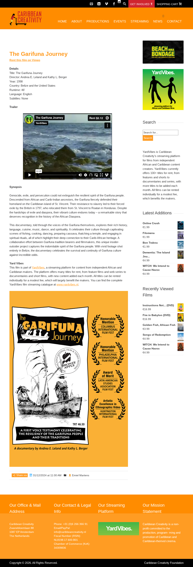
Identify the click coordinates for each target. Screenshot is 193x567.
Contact (174, 21)
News (157, 21)
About (76, 21)
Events (120, 21)
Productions (98, 21)
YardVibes (38, 267)
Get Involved (140, 4)
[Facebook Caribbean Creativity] (114, 4)
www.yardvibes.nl (67, 284)
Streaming (140, 21)
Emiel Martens (80, 475)
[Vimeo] (106, 4)
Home (62, 21)
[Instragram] (119, 1)
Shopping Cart (168, 4)
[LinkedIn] (99, 4)
